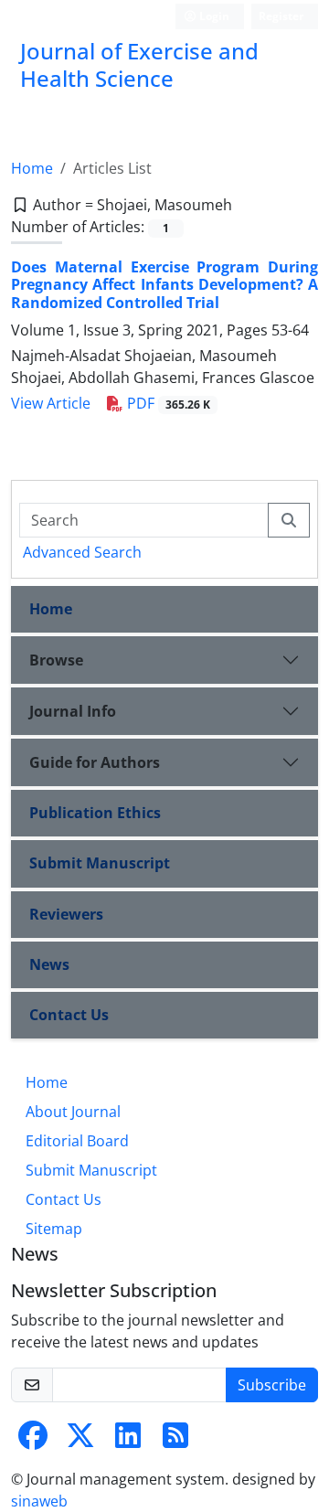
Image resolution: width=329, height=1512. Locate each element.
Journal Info (72, 711)
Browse (56, 660)
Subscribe (272, 1385)
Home (32, 168)
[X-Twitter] (80, 1441)
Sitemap (54, 1229)
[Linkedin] (128, 1441)
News (49, 964)
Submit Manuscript (99, 863)
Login (212, 16)
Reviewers (66, 914)
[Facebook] (33, 1441)
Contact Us (69, 1015)
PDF (166, 403)
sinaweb (39, 1501)
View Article (50, 403)
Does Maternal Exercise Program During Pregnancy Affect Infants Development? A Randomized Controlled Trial (164, 284)
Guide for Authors (94, 762)
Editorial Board (77, 1141)
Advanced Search (82, 552)
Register (281, 16)
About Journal (73, 1112)
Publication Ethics (95, 813)
